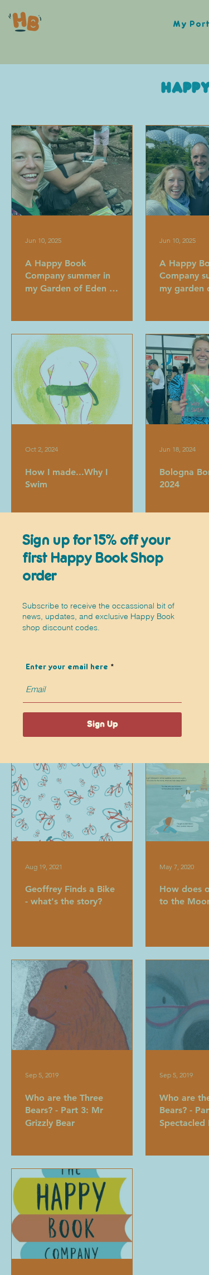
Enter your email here (67, 667)
